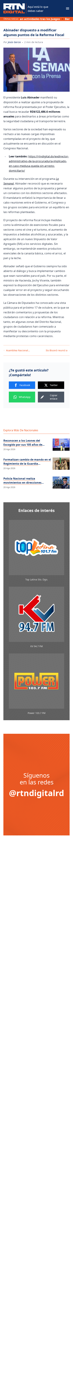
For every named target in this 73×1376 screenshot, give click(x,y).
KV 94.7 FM (36, 646)
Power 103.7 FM (36, 713)
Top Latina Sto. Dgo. (36, 579)
